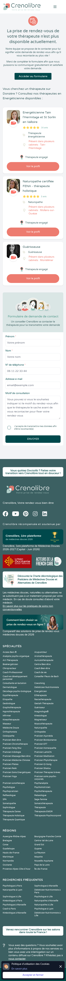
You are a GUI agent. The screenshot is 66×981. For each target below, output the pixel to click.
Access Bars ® (10, 652)
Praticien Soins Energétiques (17, 772)
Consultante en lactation (14, 683)
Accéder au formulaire (33, 76)
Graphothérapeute (12, 707)
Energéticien (40, 691)
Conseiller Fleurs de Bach (46, 676)
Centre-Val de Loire (43, 840)
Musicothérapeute (43, 724)
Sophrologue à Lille (12, 896)
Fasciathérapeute (42, 699)
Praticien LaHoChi (43, 752)
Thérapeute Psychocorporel (47, 815)
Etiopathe (7, 699)
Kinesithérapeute (11, 719)
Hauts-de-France (11, 853)
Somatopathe (9, 803)
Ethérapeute (40, 695)
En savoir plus (19, 968)
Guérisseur (39, 707)
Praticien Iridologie (12, 752)
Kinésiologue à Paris (12, 900)
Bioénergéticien (10, 664)
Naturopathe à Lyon (12, 890)
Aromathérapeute (43, 656)
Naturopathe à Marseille (46, 900)
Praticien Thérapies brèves (47, 772)
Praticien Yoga (10, 776)
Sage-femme (40, 799)
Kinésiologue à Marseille (14, 913)
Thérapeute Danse (12, 811)
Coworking (39, 683)
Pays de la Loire (42, 865)
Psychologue (9, 787)
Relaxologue (40, 795)
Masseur (7, 724)
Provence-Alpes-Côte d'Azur (16, 869)
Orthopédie (40, 732)
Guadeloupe (9, 848)
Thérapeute (40, 807)
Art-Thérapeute (10, 660)
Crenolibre (9, 503)
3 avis (44, 196)
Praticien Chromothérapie (15, 744)
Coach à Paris (9, 909)
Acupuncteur (40, 652)
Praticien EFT (40, 744)
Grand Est (39, 844)
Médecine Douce (11, 728)
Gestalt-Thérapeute (43, 703)
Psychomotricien (42, 787)
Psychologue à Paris (12, 886)
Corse (5, 844)
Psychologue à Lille (43, 896)
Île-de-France (40, 869)
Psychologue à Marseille (14, 905)
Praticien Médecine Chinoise (16, 760)
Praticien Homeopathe (45, 748)
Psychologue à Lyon (43, 909)
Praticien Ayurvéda (43, 736)
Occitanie (7, 865)
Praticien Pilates (10, 764)
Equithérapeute (10, 695)
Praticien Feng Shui (12, 748)
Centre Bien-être (42, 664)
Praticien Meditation (44, 756)
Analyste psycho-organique (16, 656)
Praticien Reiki (10, 768)
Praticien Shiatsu (42, 768)
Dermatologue (10, 687)
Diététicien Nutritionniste (46, 687)
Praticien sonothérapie (14, 783)
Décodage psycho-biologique (17, 691)
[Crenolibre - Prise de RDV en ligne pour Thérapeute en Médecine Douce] (22, 7)
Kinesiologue (40, 715)
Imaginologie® (41, 711)
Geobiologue (9, 703)
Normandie (8, 861)
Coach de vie (40, 672)
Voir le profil (33, 166)
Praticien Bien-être (12, 740)
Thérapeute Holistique (13, 815)
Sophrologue (9, 807)
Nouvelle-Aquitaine (43, 861)
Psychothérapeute (43, 791)
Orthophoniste (10, 732)
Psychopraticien (10, 791)
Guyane (38, 848)
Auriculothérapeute (43, 660)
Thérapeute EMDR (43, 811)
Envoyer (33, 439)
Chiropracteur (9, 668)
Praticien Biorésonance (45, 740)
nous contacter (17, 958)
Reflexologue (9, 795)
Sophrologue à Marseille (46, 886)
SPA (5, 799)
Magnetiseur (40, 719)
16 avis (44, 127)
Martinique (8, 857)
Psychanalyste (41, 783)
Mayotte (38, 857)
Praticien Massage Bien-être (16, 756)
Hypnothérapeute (11, 711)
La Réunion (39, 853)
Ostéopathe (8, 736)
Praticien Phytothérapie (45, 760)
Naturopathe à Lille (43, 905)
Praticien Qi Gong (42, 764)
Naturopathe (40, 728)
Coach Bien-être (42, 668)
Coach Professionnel (12, 672)
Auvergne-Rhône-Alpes (14, 836)
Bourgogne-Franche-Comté (47, 836)
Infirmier (7, 715)
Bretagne (7, 840)
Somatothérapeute (43, 803)
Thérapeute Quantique (14, 819)
